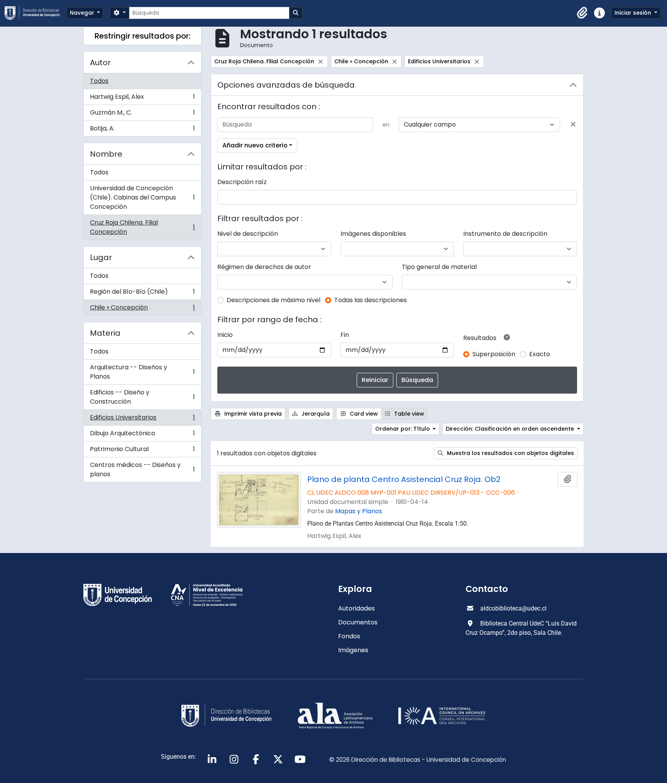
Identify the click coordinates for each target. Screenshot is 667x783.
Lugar (101, 257)
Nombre (106, 154)
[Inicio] (35, 13)
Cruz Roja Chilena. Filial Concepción (142, 227)
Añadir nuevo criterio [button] (255, 145)
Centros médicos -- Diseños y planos (142, 469)
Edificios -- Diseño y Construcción (142, 397)
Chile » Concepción (142, 309)
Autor (100, 62)
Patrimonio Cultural (142, 451)
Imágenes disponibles (373, 233)
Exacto (539, 354)
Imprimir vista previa (252, 414)
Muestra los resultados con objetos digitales (509, 453)
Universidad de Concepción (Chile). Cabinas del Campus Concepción (142, 197)
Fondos (349, 636)
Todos (99, 80)
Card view (363, 414)
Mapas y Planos (358, 511)
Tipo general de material (439, 266)
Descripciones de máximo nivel (273, 300)
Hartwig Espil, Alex (142, 98)
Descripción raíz (242, 182)
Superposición (493, 354)
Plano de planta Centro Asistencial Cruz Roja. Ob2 (404, 479)
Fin (344, 334)
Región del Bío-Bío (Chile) (142, 293)
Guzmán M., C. (142, 114)
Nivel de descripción (247, 233)
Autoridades (356, 608)
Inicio (225, 334)
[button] (582, 13)
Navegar (83, 13)
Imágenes (353, 650)
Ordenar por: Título (403, 429)
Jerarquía (315, 414)
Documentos (358, 622)
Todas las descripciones (370, 300)
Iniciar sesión (634, 13)
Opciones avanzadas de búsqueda (286, 84)
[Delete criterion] (573, 124)
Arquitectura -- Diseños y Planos (142, 372)
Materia (105, 333)
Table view (408, 414)
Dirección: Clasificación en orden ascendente (511, 429)
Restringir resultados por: (142, 35)
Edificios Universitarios (142, 419)
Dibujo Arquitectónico (142, 435)
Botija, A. (142, 130)
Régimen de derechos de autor (264, 266)
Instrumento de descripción (505, 233)
